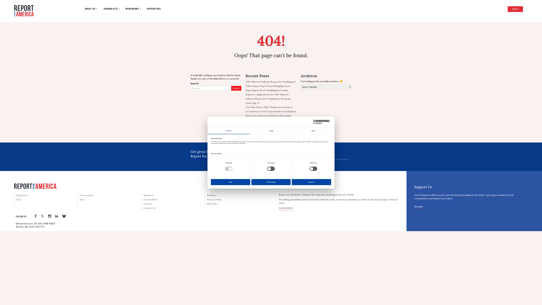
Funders (211, 195)
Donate (515, 9)
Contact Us (149, 208)
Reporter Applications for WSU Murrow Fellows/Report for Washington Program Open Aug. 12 (268, 98)
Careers (147, 203)
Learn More (286, 208)
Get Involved (150, 199)
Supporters (154, 8)
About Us (148, 195)
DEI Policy (212, 203)
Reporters (22, 195)
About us (90, 8)
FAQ (18, 199)
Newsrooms (133, 8)
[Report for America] (24, 10)
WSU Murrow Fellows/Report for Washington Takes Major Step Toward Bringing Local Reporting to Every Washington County (271, 86)
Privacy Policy (214, 199)
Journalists (111, 8)
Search (194, 83)
